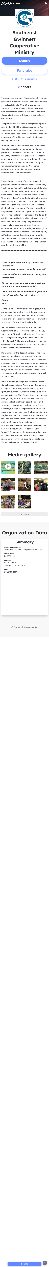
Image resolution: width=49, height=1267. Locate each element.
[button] (8, 467)
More (26, 514)
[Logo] (10, 3)
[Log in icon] (46, 3)
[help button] (45, 1263)
